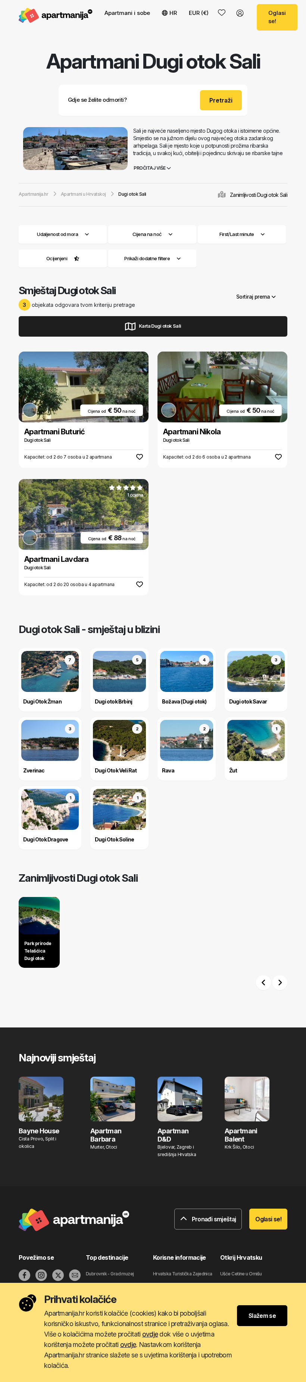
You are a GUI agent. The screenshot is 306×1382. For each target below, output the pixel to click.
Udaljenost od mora (57, 234)
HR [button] (173, 12)
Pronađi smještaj (213, 1219)
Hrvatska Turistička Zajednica (182, 1273)
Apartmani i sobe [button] (127, 12)
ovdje (150, 1334)
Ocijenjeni (56, 258)
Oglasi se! (277, 17)
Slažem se (262, 1315)
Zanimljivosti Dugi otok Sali (258, 195)
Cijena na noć (147, 234)
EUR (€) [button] (199, 12)
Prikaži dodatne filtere (147, 258)
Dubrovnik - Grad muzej (110, 1273)
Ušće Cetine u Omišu (241, 1273)
